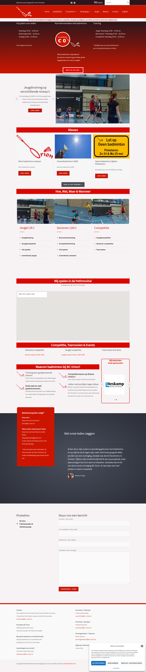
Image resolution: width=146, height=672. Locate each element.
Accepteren (98, 663)
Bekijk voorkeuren (131, 663)
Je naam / (66, 519)
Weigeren (113, 663)
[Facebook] (71, 3)
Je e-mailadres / (68, 529)
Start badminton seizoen (29, 161)
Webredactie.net (70, 664)
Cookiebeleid (116, 668)
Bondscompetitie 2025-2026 (34, 355)
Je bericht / (67, 550)
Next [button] (127, 98)
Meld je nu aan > (73, 70)
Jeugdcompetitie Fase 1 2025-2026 (73, 355)
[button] (142, 646)
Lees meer (24, 173)
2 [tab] (98, 483)
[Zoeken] (128, 2)
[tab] (35, 238)
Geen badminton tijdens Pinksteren (106, 162)
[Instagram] (74, 3)
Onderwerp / (67, 540)
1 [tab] (96, 483)
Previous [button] (58, 98)
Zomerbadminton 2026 (67, 161)
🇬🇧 (98, 2)
